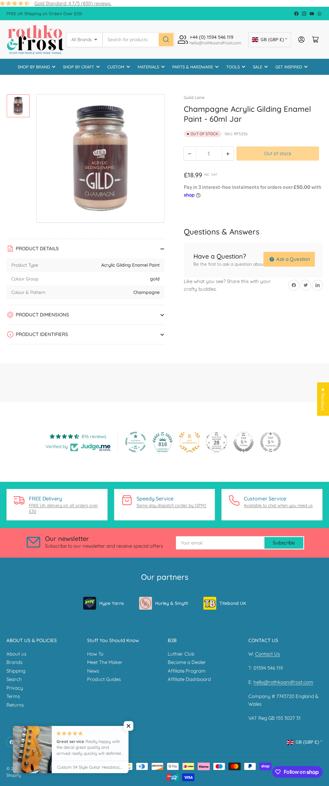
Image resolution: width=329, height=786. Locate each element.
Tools (233, 66)
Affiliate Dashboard (189, 679)
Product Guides (104, 679)
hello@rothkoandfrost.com (283, 682)
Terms (13, 696)
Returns (15, 705)
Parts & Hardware (192, 66)
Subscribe (284, 543)
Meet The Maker (104, 662)
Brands (14, 662)
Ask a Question (292, 259)
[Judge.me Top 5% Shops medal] (243, 442)
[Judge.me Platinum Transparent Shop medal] (135, 442)
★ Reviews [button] (323, 399)
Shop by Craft (78, 66)
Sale (257, 66)
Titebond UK (232, 603)
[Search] (166, 39)
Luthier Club (181, 654)
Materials (148, 66)
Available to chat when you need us (278, 505)
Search (14, 679)
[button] (128, 726)
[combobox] (138, 39)
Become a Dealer (187, 662)
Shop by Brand (34, 66)
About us (16, 654)
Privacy (14, 688)
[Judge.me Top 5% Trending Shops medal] (270, 442)
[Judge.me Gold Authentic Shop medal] (189, 442)
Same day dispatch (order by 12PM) (171, 505)
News (93, 671)
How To (95, 654)
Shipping (15, 671)
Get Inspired (288, 66)
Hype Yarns (111, 603)
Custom (115, 66)
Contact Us (267, 654)
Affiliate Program (187, 671)
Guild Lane (194, 97)
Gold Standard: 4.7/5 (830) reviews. (72, 3)
